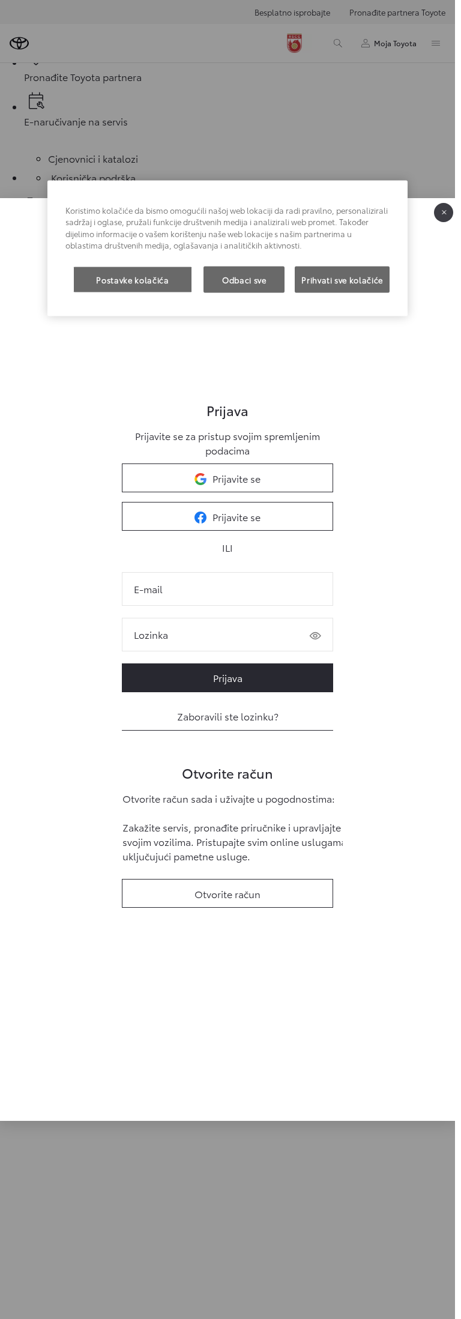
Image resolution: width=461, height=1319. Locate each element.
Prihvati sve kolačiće (342, 279)
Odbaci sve (244, 279)
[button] (315, 636)
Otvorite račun (227, 894)
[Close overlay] (443, 212)
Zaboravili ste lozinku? (228, 716)
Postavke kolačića (132, 279)
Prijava (228, 677)
